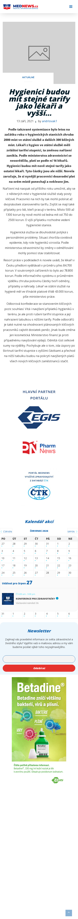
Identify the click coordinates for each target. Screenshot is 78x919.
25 (14, 572)
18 (14, 565)
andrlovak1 (49, 121)
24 (2, 572)
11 (14, 558)
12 (25, 558)
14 (47, 558)
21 (47, 565)
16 (69, 558)
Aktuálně (28, 77)
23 (69, 565)
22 (58, 565)
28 (14, 543)
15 (58, 558)
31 (47, 543)
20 (36, 565)
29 (25, 543)
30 (36, 543)
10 (2, 558)
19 (25, 565)
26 (25, 572)
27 (2, 543)
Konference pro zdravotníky (35, 598)
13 (36, 558)
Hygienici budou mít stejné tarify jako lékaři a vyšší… (39, 102)
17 (2, 565)
